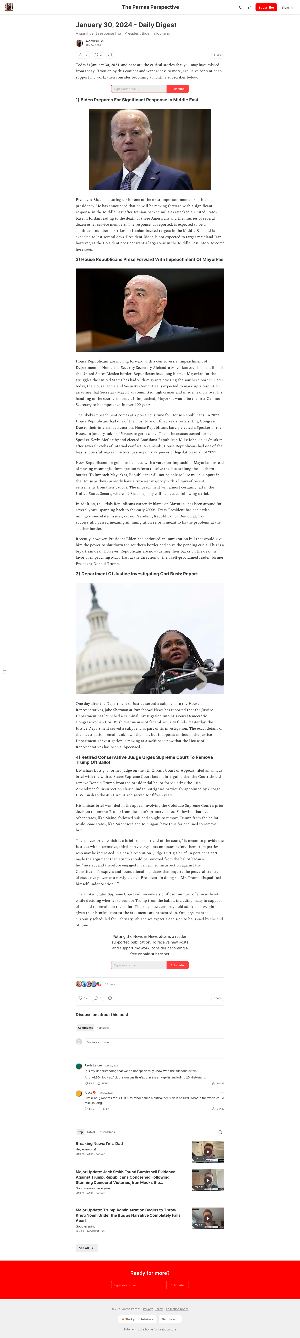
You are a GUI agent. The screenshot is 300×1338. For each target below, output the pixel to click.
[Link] (70, 99)
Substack (130, 1329)
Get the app (170, 1319)
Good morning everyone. (93, 1188)
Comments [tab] (85, 1028)
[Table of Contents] (4, 669)
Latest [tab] (91, 1132)
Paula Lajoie (93, 1065)
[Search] (241, 7)
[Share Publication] (250, 7)
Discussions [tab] (107, 1132)
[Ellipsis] (222, 1065)
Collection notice (177, 1309)
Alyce (88, 1092)
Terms (159, 1309)
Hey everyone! (86, 1149)
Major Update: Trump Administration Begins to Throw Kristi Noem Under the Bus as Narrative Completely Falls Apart (128, 1215)
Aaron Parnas (94, 41)
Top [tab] (80, 1132)
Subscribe (266, 7)
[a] (208, 1152)
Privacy (148, 1309)
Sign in (287, 7)
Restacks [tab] (103, 1028)
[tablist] (93, 1028)
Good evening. (86, 1226)
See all (84, 1248)
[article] (150, 1152)
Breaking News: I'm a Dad (99, 1143)
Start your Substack (139, 1319)
